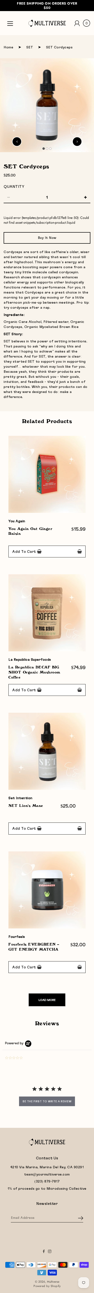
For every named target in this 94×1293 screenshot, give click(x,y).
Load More (47, 1000)
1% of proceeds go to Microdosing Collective (47, 1188)
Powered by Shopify (47, 1286)
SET (29, 47)
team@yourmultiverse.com (47, 1174)
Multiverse (53, 1282)
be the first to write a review (47, 1101)
